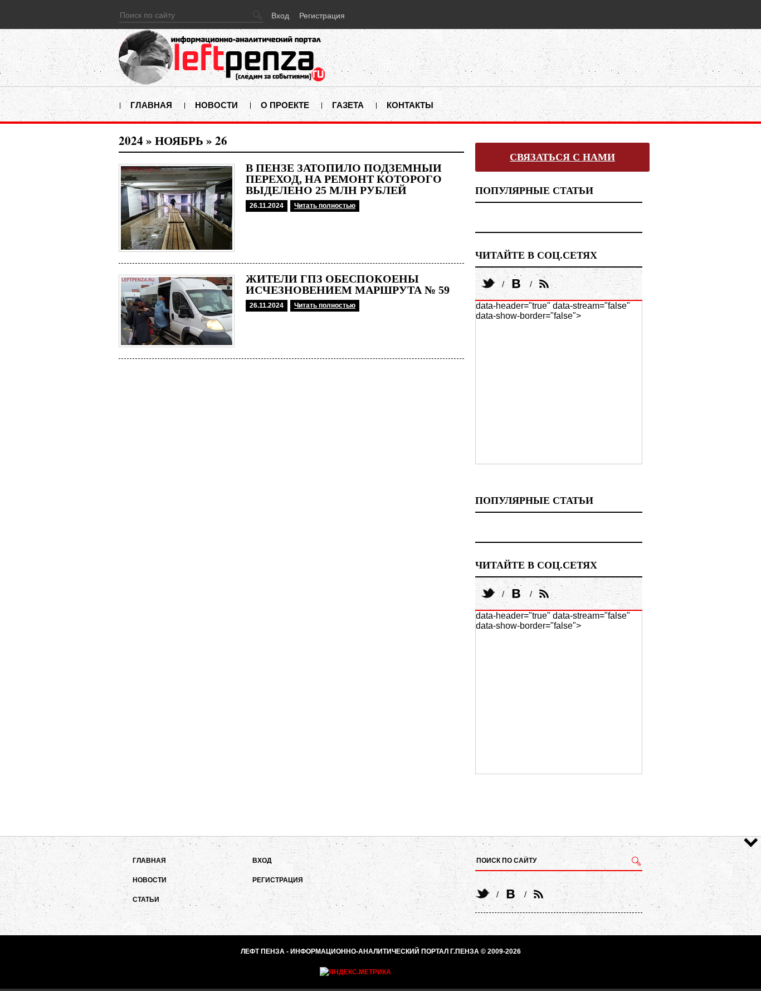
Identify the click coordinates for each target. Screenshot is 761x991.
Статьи (146, 899)
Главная (151, 105)
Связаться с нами (562, 157)
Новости (216, 105)
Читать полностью (324, 206)
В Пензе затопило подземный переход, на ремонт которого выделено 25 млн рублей (344, 179)
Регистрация (322, 15)
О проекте (285, 105)
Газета (348, 105)
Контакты (410, 105)
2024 (131, 140)
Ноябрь (179, 140)
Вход (280, 15)
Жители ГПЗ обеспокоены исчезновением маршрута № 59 (348, 284)
